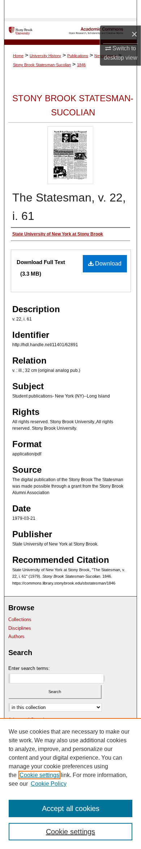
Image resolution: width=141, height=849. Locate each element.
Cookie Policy (49, 784)
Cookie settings (39, 775)
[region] (70, 783)
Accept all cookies (70, 808)
